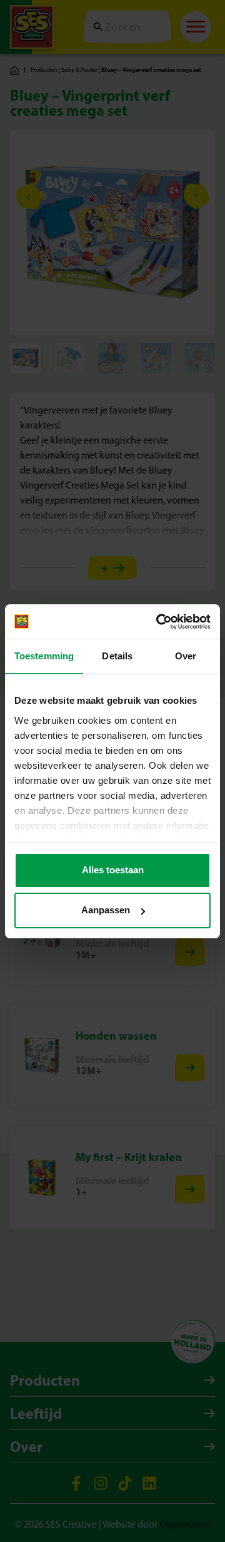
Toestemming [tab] (44, 656)
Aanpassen (105, 910)
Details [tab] (117, 656)
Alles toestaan (113, 870)
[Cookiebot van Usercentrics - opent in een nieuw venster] (159, 622)
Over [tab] (185, 656)
